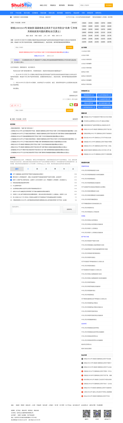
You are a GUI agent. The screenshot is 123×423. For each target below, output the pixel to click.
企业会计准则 (85, 55)
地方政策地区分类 (104, 103)
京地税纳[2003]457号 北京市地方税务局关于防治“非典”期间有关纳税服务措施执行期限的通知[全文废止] (40, 152)
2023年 (84, 42)
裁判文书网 (92, 405)
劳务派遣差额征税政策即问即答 (21, 182)
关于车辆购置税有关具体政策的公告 (91, 203)
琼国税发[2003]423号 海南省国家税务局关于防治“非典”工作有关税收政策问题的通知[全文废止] (37, 136)
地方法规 (27, 13)
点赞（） (17, 105)
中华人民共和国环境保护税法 (89, 311)
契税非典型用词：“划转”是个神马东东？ (22, 128)
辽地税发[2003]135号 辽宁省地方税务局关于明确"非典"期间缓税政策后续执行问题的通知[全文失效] (39, 141)
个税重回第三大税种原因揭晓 (20, 17)
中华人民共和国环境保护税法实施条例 (92, 315)
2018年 (84, 38)
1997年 (103, 23)
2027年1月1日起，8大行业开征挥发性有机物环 (78, 17)
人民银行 (51, 405)
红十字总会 (68, 405)
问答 (83, 13)
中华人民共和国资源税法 (88, 265)
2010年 (97, 32)
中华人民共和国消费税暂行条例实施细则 (92, 195)
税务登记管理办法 (86, 344)
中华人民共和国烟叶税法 (88, 290)
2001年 (97, 26)
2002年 (103, 26)
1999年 (84, 26)
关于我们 (18, 410)
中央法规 (18, 13)
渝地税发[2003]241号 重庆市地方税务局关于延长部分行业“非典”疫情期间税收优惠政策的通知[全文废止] (40, 149)
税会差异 (76, 13)
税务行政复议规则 (86, 348)
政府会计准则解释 (86, 80)
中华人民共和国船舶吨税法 (89, 319)
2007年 (103, 29)
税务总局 (28, 405)
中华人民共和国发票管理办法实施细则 (92, 340)
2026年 (103, 42)
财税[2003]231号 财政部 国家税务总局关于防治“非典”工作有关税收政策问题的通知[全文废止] (37, 144)
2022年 (109, 38)
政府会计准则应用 (86, 76)
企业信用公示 (84, 405)
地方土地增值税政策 (104, 107)
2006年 (97, 29)
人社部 (33, 405)
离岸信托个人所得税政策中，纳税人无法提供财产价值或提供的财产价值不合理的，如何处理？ (37, 177)
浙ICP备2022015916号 (34, 420)
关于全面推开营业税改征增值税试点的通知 (93, 187)
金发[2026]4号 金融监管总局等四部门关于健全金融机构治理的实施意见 (31, 191)
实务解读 (35, 13)
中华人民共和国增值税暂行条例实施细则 (92, 174)
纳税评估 (68, 13)
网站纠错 (36, 410)
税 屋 (31, 35)
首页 (11, 13)
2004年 (84, 29)
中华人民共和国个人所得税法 (89, 228)
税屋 (12, 22)
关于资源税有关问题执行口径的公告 (91, 270)
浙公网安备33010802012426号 (19, 420)
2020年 (97, 38)
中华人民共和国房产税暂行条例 (90, 241)
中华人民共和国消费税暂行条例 (90, 191)
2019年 (90, 38)
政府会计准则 (85, 72)
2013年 (84, 35)
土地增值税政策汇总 (88, 107)
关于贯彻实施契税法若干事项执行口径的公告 (94, 299)
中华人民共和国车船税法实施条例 (90, 286)
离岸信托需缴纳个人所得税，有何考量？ (103, 17)
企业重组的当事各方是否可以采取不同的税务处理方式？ (27, 188)
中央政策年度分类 (104, 99)
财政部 (17, 405)
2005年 (90, 29)
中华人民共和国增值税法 (88, 178)
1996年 (97, 23)
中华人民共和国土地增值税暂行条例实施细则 (94, 278)
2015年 (97, 35)
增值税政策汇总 (89, 95)
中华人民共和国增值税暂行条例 (90, 170)
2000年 (90, 26)
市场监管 (39, 405)
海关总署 (45, 405)
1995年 (90, 23)
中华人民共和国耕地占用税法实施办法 (92, 307)
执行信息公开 (76, 405)
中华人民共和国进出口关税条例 (90, 212)
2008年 (109, 29)
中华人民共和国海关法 (87, 207)
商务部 (22, 405)
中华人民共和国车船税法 (88, 282)
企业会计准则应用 (86, 59)
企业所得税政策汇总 (104, 95)
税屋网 (13, 410)
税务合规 (51, 13)
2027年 (109, 42)
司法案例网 (100, 405)
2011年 (103, 32)
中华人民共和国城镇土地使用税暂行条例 (92, 245)
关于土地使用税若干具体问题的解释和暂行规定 (94, 249)
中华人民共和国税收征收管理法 (90, 328)
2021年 (103, 38)
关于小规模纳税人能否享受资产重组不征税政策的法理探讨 (28, 174)
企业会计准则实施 (86, 67)
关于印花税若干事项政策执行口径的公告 (92, 261)
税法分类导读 (88, 103)
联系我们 (30, 410)
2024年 (90, 42)
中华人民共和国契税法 (87, 294)
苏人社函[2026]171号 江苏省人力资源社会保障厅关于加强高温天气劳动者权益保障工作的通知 (37, 197)
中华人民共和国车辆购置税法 (89, 199)
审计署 (56, 405)
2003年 (23, 22)
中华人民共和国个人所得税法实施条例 (92, 232)
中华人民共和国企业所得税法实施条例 (92, 224)
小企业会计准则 (85, 51)
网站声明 (24, 410)
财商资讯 (98, 13)
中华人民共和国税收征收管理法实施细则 (92, 332)
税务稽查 (60, 13)
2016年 (103, 35)
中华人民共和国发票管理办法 (89, 336)
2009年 (84, 32)
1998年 (109, 23)
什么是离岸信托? (17, 185)
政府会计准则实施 (86, 84)
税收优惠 (43, 13)
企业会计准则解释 (86, 63)
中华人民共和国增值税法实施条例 (90, 183)
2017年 (109, 35)
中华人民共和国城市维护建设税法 (90, 253)
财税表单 (90, 13)
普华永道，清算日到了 (45, 17)
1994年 (84, 23)
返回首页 (74, 22)
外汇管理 (62, 405)
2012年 (109, 32)
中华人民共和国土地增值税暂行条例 (91, 274)
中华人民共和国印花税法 (88, 257)
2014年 (90, 35)
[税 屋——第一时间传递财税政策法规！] (21, 8)
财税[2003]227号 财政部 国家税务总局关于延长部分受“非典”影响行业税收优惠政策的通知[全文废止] (39, 147)
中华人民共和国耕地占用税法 (89, 303)
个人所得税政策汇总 (88, 99)
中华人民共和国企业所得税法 (89, 220)
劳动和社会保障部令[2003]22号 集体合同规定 (96, 121)
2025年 (97, 42)
